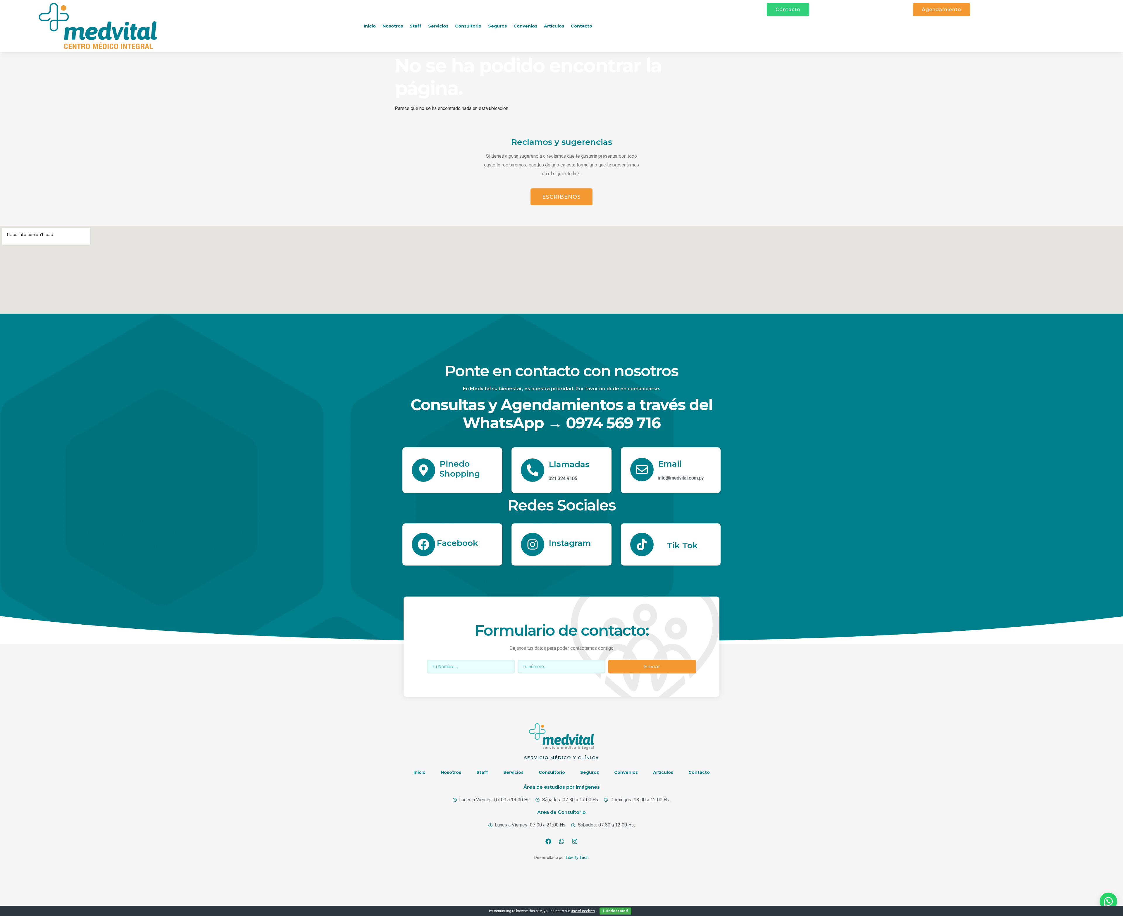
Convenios (525, 26)
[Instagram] (532, 544)
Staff (415, 26)
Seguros (497, 26)
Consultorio (468, 26)
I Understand (615, 911)
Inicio (370, 26)
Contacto (581, 26)
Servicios (438, 26)
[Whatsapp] (561, 841)
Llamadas (569, 464)
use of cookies (583, 911)
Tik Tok (682, 545)
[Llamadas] (532, 470)
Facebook (457, 543)
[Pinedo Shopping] (423, 470)
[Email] (642, 469)
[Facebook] (423, 544)
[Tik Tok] (642, 544)
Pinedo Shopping (460, 469)
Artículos (554, 26)
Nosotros (393, 26)
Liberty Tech (577, 857)
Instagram (570, 543)
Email (670, 464)
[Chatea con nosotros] (1108, 901)
